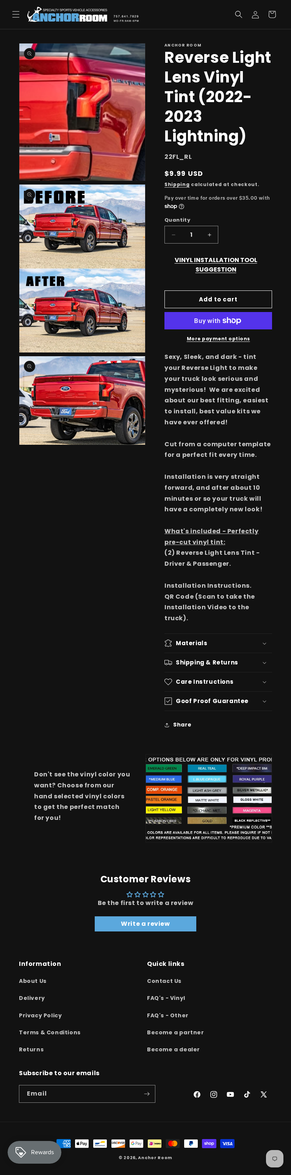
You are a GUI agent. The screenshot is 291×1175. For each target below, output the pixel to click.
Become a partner (175, 1032)
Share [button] (182, 724)
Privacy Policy (40, 1015)
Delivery (32, 998)
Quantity (177, 220)
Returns (31, 1049)
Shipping (177, 184)
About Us (33, 981)
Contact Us (164, 981)
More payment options (218, 338)
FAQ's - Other (168, 1015)
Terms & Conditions (50, 1032)
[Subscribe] (146, 1094)
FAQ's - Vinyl (166, 998)
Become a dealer (173, 1049)
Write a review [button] (145, 923)
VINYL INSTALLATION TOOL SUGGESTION (216, 265)
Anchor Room (155, 1158)
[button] (16, 14)
